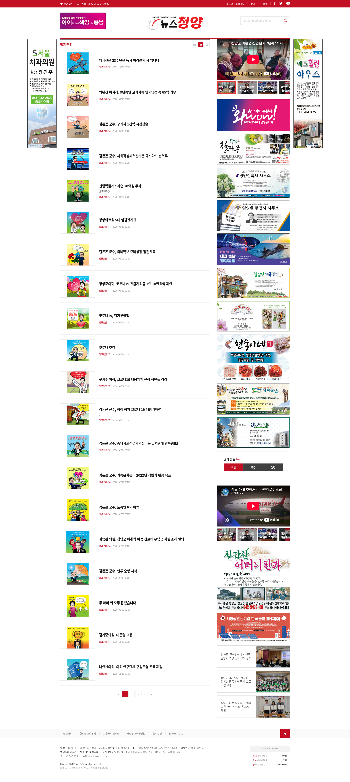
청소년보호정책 (88, 733)
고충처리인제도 (111, 733)
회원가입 (240, 3)
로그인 (229, 3)
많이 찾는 (233, 459)
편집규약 (67, 733)
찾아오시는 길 (176, 733)
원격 (265, 3)
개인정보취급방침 (136, 733)
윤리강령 (157, 733)
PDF (253, 3)
